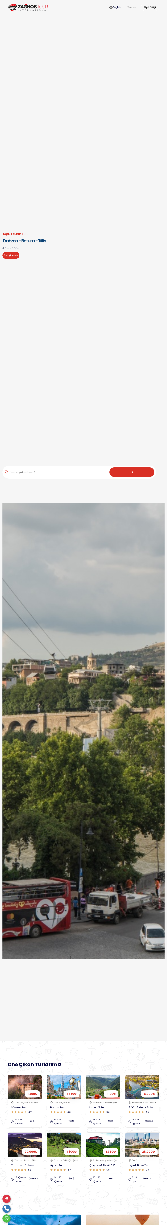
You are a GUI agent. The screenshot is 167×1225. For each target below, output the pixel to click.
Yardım (132, 7)
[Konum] (6, 1199)
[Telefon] (6, 1209)
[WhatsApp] (6, 1218)
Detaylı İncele (11, 255)
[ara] (131, 472)
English (117, 7)
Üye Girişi (150, 7)
